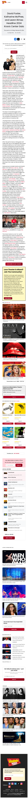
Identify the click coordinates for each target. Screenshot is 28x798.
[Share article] (21, 39)
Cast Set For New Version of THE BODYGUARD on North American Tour (12, 744)
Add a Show (9, 538)
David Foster (11, 75)
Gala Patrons (5, 230)
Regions (12, 791)
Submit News (6, 791)
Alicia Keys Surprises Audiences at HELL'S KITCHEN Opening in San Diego (19, 657)
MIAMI (9, 2)
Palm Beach (20, 197)
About (12, 789)
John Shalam (11, 208)
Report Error (22, 791)
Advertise (8, 789)
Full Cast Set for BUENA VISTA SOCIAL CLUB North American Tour (14, 729)
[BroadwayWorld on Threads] (21, 783)
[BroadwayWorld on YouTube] (9, 786)
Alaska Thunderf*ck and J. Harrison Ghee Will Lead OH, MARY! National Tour (13, 700)
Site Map (16, 791)
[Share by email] (24, 39)
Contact (16, 789)
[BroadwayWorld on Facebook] (9, 783)
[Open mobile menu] (26, 2)
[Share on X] (18, 39)
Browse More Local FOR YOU (15, 381)
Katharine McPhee (15, 130)
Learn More (8, 298)
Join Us (20, 789)
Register (16, 2)
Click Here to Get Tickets (14, 264)
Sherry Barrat (14, 168)
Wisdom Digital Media (17, 793)
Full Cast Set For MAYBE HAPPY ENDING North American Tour (12, 715)
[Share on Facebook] (15, 39)
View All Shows (9, 534)
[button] (23, 2)
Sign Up (14, 52)
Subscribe (14, 629)
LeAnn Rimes (15, 82)
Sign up (14, 679)
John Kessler (12, 178)
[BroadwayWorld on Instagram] (12, 783)
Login (20, 2)
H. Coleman (16, 174)
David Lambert (9, 86)
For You (8, 302)
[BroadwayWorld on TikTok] (18, 783)
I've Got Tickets (8, 423)
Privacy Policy (17, 794)
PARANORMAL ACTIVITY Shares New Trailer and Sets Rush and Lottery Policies (19, 651)
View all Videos (6, 661)
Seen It (8, 421)
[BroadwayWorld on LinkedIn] (15, 783)
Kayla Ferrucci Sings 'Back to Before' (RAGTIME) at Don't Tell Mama (19, 646)
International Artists (10, 243)
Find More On (13, 453)
